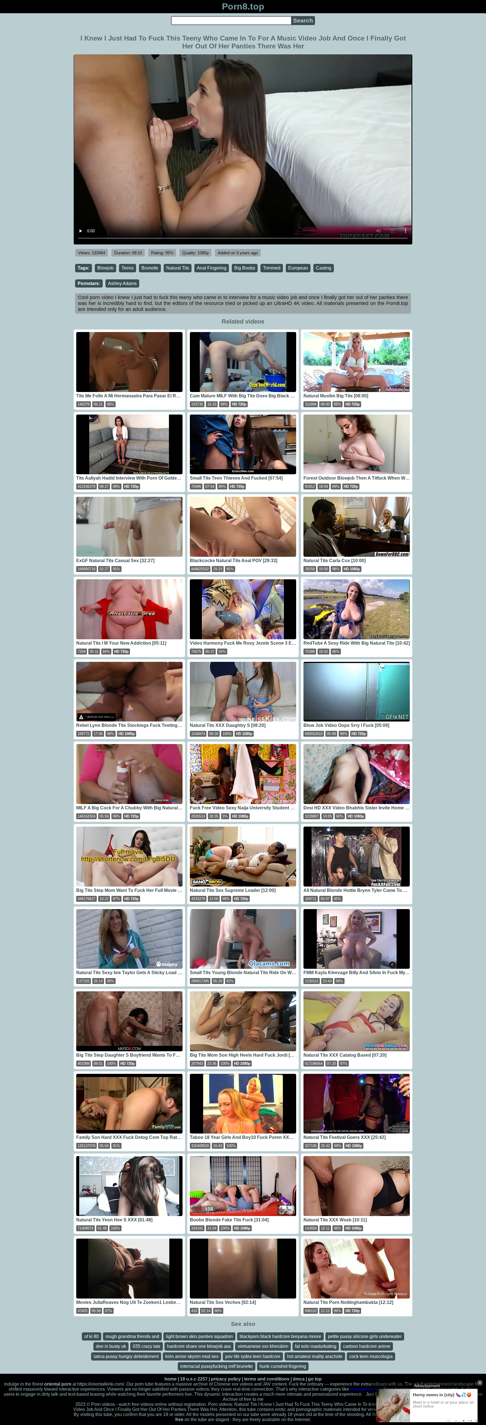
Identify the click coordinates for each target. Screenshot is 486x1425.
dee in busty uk (111, 1346)
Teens (128, 268)
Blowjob (105, 268)
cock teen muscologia (371, 1356)
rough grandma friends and (132, 1336)
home (171, 1379)
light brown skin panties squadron (199, 1336)
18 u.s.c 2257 (194, 1379)
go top (315, 1379)
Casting (323, 268)
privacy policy (226, 1379)
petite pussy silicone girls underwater (365, 1336)
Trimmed (271, 268)
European (298, 268)
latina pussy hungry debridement (126, 1356)
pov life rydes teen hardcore (252, 1356)
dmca (299, 1379)
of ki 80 (91, 1336)
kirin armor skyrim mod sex (192, 1356)
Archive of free (237, 1399)
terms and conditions (266, 1379)
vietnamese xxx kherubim (263, 1346)
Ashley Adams (122, 283)
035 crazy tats (146, 1346)
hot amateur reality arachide (315, 1356)
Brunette (149, 268)
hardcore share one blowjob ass (199, 1346)
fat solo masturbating (315, 1346)
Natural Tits (177, 268)
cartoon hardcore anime (366, 1346)
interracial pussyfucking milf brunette (216, 1366)
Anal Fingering (211, 268)
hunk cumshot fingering (283, 1366)
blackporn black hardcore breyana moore (280, 1336)
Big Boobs (244, 268)
